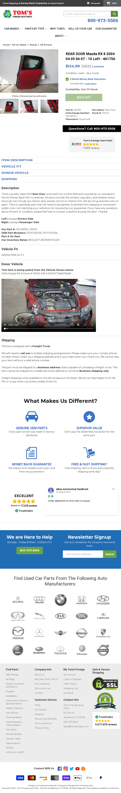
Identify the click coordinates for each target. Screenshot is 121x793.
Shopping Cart (70, 688)
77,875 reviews (29, 505)
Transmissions (13, 743)
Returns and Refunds (46, 718)
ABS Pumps (12, 674)
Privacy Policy (42, 728)
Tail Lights (11, 729)
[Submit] (114, 14)
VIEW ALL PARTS (15, 752)
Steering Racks (14, 717)
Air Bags (10, 679)
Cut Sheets (40, 709)
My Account (69, 674)
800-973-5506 (103, 20)
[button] (92, 144)
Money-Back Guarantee (34, 3)
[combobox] (91, 14)
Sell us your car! (42, 688)
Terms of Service (43, 723)
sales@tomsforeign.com (76, 726)
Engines (10, 691)
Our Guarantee (42, 683)
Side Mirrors (12, 712)
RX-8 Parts (46, 45)
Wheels (10, 747)
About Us (39, 674)
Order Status (70, 683)
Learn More (91, 84)
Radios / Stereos (14, 708)
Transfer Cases (13, 738)
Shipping (39, 714)
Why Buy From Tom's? (46, 679)
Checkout (68, 693)
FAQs (37, 705)
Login (66, 679)
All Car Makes (19, 45)
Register (77, 679)
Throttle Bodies (14, 734)
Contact (39, 693)
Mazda (33, 45)
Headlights (11, 696)
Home (6, 45)
